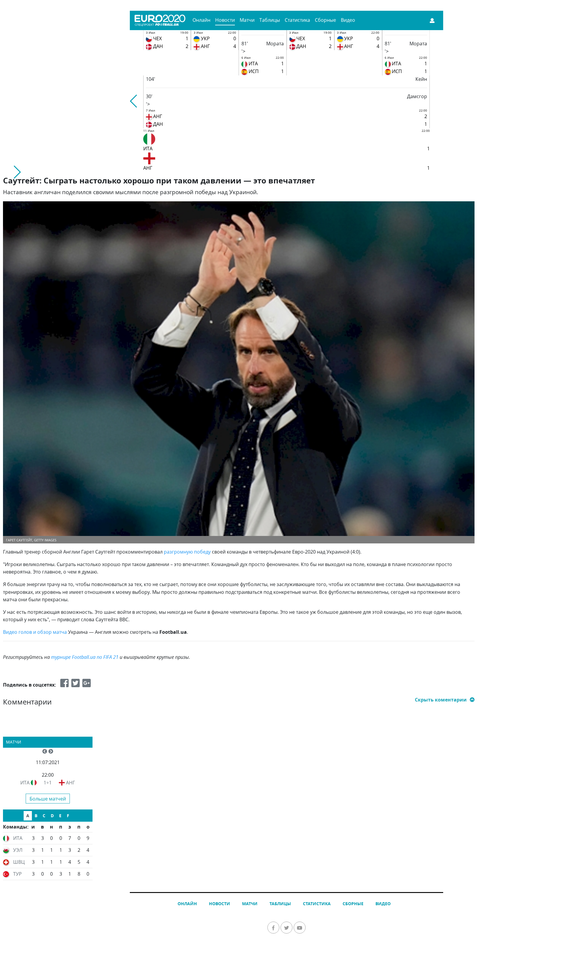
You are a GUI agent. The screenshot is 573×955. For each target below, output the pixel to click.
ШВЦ (19, 862)
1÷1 (48, 782)
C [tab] (44, 815)
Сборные (325, 20)
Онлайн (201, 20)
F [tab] (68, 815)
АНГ (70, 782)
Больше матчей (48, 798)
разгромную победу (187, 551)
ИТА (25, 782)
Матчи (247, 20)
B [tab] (36, 815)
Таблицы (269, 20)
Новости (225, 20)
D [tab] (52, 815)
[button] (134, 101)
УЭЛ (17, 850)
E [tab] (60, 815)
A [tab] (27, 815)
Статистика (297, 20)
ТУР (17, 874)
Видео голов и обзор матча (35, 632)
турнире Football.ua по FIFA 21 (84, 657)
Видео (348, 20)
